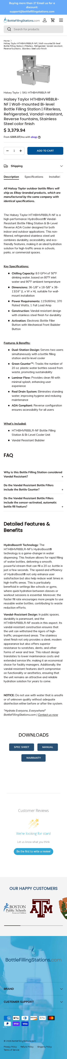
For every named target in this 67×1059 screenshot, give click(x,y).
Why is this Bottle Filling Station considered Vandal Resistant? (33, 474)
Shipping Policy (44, 1046)
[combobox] (33, 29)
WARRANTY (33, 757)
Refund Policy (27, 1046)
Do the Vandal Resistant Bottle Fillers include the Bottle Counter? (29, 487)
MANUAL (47, 747)
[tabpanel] (33, 450)
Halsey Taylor (11, 92)
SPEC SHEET (21, 747)
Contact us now (48, 714)
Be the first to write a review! (33, 851)
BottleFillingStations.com (24, 1041)
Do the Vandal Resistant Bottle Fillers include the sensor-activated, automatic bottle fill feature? (30, 502)
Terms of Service (11, 1050)
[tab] (11, 177)
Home (6, 41)
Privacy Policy (10, 1046)
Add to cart (45, 150)
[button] (53, 20)
